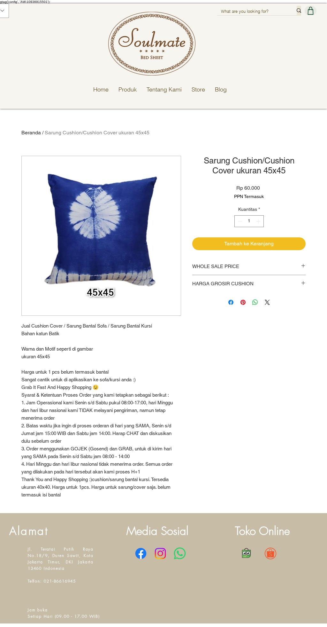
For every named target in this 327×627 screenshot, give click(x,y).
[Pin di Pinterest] (243, 302)
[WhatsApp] (179, 553)
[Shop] (310, 11)
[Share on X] (267, 302)
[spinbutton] (249, 221)
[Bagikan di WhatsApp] (255, 302)
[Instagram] (160, 553)
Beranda (31, 133)
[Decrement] (239, 221)
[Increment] (259, 221)
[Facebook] (140, 553)
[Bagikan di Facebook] (231, 302)
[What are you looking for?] (299, 10)
